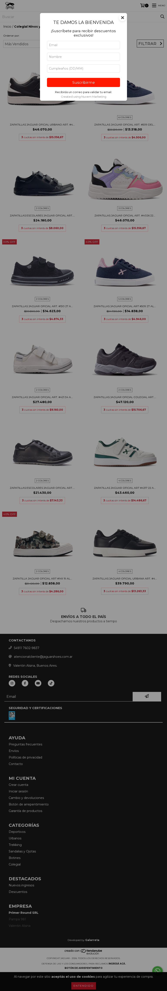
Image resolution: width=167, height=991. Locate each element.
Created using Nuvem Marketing (83, 96)
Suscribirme (83, 82)
